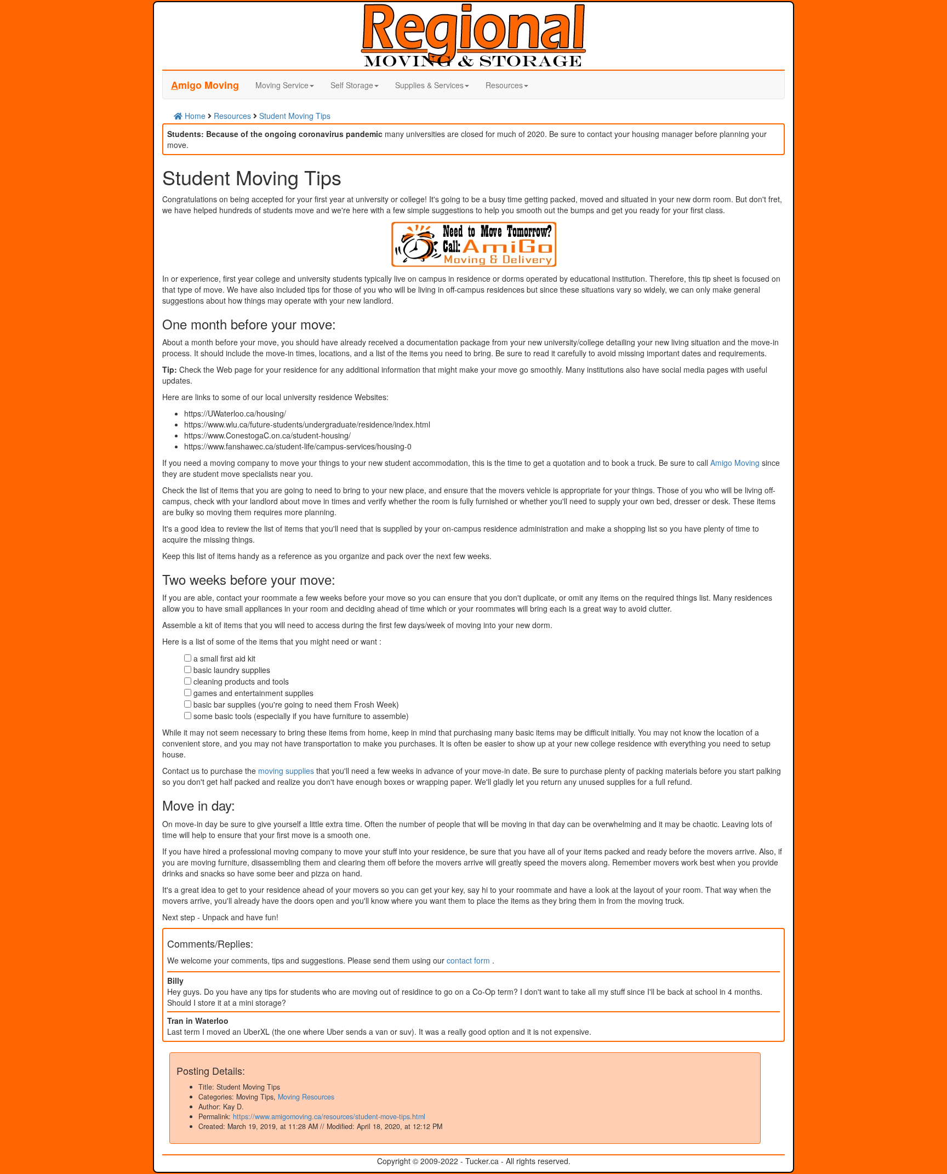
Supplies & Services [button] (429, 84)
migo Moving (205, 85)
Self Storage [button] (351, 84)
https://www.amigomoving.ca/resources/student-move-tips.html (329, 1116)
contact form (469, 960)
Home (194, 115)
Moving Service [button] (282, 84)
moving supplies (286, 770)
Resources (232, 115)
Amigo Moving (735, 462)
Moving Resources (306, 1097)
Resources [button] (504, 84)
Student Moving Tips (294, 115)
